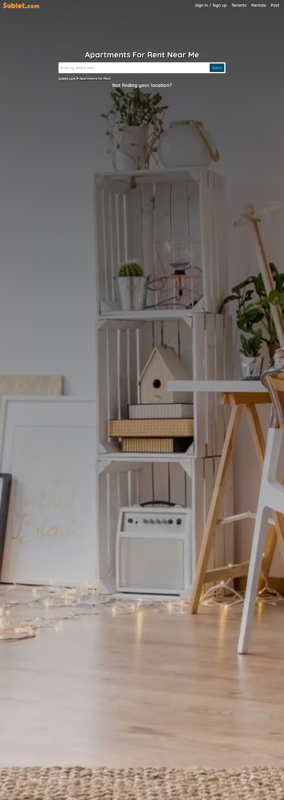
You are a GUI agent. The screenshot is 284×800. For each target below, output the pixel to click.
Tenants (239, 5)
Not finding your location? (142, 85)
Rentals (258, 5)
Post (275, 5)
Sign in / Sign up (211, 5)
